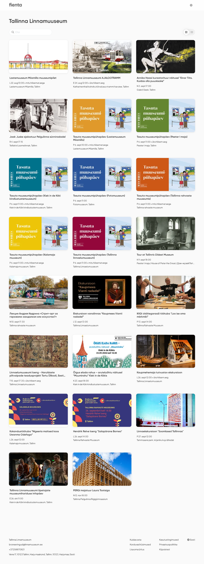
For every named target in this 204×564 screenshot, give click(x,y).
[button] (191, 5)
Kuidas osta (135, 539)
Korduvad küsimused (140, 544)
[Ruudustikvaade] (186, 32)
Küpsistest (164, 549)
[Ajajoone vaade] (192, 32)
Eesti (192, 539)
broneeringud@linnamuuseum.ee (26, 544)
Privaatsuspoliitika (168, 544)
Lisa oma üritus (137, 549)
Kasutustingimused (169, 539)
